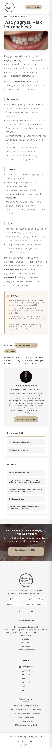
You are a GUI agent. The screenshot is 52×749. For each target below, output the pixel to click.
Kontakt (27, 690)
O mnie (27, 671)
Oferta (27, 674)
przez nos (23, 186)
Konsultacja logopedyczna (27, 705)
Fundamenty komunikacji (27, 725)
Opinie (27, 682)
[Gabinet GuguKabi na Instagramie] (26, 611)
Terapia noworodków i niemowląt (27, 713)
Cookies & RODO (26, 745)
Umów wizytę (34, 7)
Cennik (27, 678)
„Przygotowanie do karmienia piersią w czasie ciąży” (34, 360)
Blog (27, 686)
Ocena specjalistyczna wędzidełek (27, 709)
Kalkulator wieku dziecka (22, 442)
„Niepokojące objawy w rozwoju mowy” (12, 360)
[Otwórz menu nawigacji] (45, 7)
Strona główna (27, 667)
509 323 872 (26, 642)
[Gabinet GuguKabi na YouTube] (32, 611)
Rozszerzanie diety (27, 721)
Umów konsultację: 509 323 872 (26, 551)
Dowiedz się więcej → (26, 419)
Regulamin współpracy (26, 741)
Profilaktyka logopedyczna (26, 345)
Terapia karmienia (26, 717)
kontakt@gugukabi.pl (26, 650)
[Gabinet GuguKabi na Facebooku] (19, 611)
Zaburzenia (10, 351)
